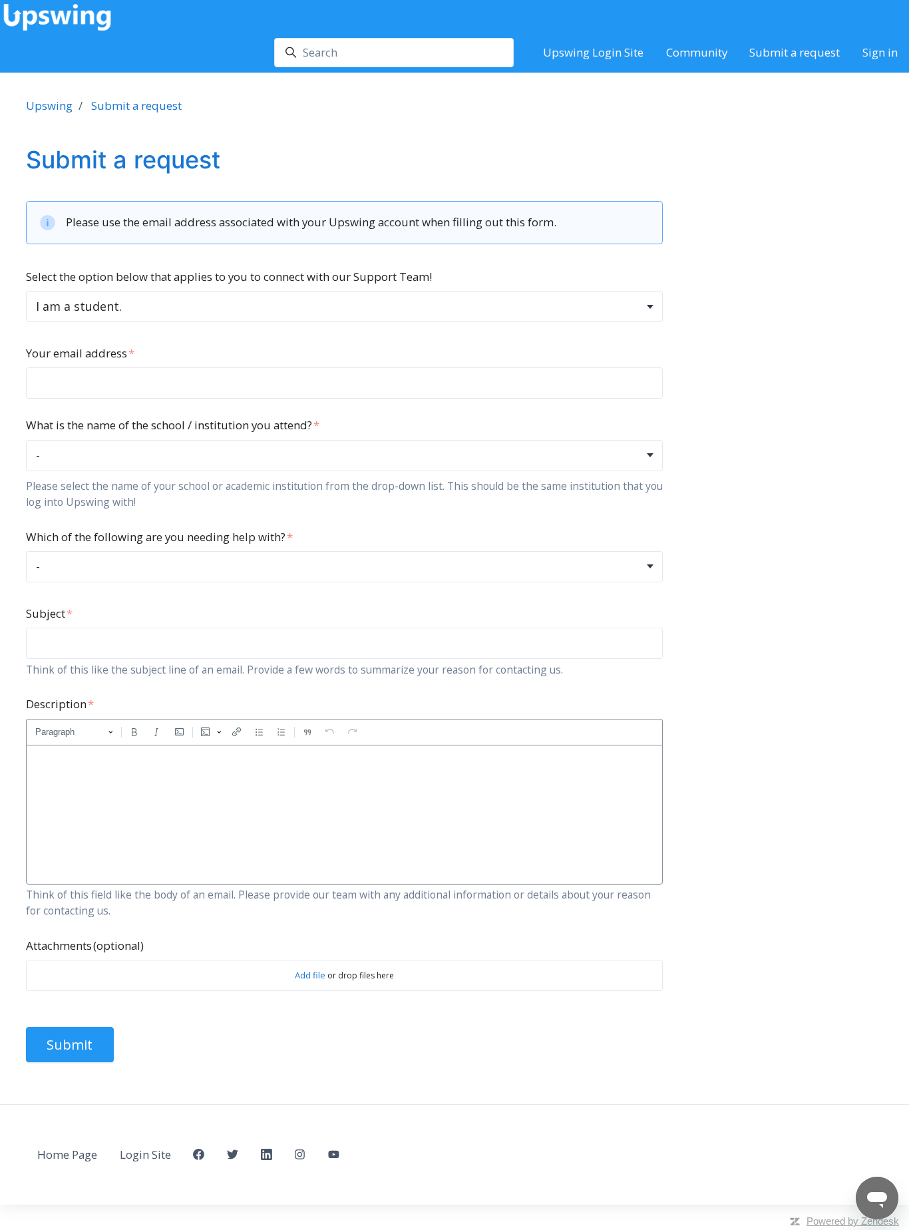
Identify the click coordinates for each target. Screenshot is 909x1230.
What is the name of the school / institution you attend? (169, 425)
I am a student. (79, 306)
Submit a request (794, 52)
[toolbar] (344, 732)
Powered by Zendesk (853, 1221)
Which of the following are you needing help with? (155, 536)
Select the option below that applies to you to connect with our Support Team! (229, 276)
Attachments (85, 945)
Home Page (67, 1154)
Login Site (145, 1154)
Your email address (76, 353)
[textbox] (344, 815)
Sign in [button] (880, 52)
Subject (45, 613)
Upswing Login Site (593, 52)
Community (696, 52)
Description (56, 704)
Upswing (49, 105)
